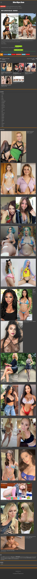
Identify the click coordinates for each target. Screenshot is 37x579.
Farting (20, 51)
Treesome (3, 123)
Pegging (11, 52)
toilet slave (21, 52)
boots (8, 51)
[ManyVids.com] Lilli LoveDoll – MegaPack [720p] (6, 85)
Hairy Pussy (30, 51)
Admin (3, 12)
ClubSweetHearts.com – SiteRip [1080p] (6, 500)
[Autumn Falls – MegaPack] (18, 400)
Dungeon (14, 51)
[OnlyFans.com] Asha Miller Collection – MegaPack (7, 480)
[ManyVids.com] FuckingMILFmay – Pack (17, 73)
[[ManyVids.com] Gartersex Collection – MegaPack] (13, 146)
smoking (17, 52)
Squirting (3, 117)
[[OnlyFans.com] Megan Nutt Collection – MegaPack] (18, 178)
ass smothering (5, 51)
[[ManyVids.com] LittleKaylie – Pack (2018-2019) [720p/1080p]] (18, 273)
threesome (16, 558)
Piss (12, 52)
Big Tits (3, 99)
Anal (2, 95)
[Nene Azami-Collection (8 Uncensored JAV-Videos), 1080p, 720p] (13, 543)
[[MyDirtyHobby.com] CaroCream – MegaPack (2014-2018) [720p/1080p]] (18, 210)
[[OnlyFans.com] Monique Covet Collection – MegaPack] (17, 518)
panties (9, 52)
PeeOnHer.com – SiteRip (9, 6)
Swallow (3, 120)
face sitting (16, 51)
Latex (33, 51)
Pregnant (3, 114)
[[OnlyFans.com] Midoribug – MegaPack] (18, 241)
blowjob (18, 556)
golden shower (27, 51)
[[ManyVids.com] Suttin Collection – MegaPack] (12, 336)
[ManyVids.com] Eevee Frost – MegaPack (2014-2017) (30, 73)
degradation (11, 51)
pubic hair (14, 52)
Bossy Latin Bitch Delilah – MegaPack (6, 59)
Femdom (23, 51)
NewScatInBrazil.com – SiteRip (18, 82)
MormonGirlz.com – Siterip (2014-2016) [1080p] (7, 550)
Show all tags (2, 559)
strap (19, 52)
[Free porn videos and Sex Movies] (18, 2)
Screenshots (18, 46)
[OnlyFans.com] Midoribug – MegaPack (6, 256)
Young (2, 126)
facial (13, 557)
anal (3, 556)
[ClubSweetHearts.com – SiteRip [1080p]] (16, 491)
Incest (2, 108)
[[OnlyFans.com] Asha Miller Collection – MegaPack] (18, 464)
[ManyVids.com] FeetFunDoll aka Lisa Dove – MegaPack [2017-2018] (6, 73)
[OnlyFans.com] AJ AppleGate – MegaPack (6, 447)
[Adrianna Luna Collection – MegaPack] (16, 304)
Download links (18, 49)
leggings (6, 52)
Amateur (3, 93)
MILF (2, 111)
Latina (34, 51)
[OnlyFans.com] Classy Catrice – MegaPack (6, 382)
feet (21, 51)
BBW (2, 96)
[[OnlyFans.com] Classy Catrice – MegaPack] (18, 367)
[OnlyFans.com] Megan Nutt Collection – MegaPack (8, 194)
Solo (9, 558)
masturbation (29, 557)
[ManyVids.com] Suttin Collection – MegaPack (29, 321)
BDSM (2, 98)
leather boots (3, 52)
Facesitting (3, 102)
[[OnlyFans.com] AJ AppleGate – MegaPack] (18, 432)
